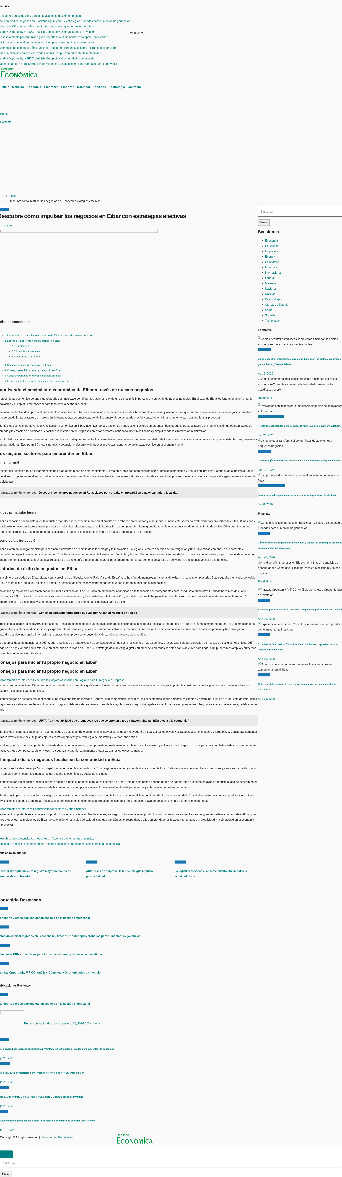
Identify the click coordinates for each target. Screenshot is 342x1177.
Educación (272, 245)
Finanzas (67, 86)
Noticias (18, 86)
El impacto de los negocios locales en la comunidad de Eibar (41, 381)
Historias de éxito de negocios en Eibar (29, 364)
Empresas (51, 86)
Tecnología (117, 86)
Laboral (270, 277)
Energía (270, 256)
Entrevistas (272, 261)
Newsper (46, 1137)
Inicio (5, 86)
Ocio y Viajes (273, 299)
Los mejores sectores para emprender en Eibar (34, 340)
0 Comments (93, 1023)
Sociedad (99, 86)
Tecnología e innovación (28, 356)
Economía (34, 86)
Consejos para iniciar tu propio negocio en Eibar (34, 370)
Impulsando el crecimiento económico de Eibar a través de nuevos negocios (50, 335)
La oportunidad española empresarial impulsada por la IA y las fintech (297, 495)
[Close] (6, 1154)
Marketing (271, 283)
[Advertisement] (100, 164)
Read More (265, 397)
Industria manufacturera (28, 351)
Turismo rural (23, 346)
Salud (269, 310)
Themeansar (65, 1137)
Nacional (83, 86)
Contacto (134, 86)
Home (4, 113)
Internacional (273, 272)
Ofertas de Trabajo (276, 304)
